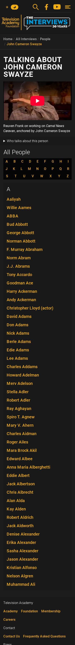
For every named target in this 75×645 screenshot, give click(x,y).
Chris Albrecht (20, 492)
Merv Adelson (20, 383)
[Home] (37, 24)
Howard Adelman (23, 375)
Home (7, 39)
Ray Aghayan (19, 408)
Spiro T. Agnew (21, 416)
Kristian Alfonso (22, 567)
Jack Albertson (21, 483)
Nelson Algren (20, 575)
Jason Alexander (22, 559)
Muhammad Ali (21, 584)
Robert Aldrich (20, 517)
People (45, 39)
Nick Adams (18, 333)
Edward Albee (19, 458)
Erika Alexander (21, 542)
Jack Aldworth (20, 525)
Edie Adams (18, 349)
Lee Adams (17, 358)
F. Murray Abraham (24, 249)
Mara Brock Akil (22, 450)
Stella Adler (18, 391)
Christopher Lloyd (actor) (30, 308)
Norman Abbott (21, 241)
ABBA (12, 215)
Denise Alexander (23, 534)
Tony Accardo (19, 274)
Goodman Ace (20, 282)
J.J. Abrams (18, 266)
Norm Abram (19, 257)
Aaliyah (14, 199)
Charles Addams (22, 366)
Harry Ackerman (22, 291)
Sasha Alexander (22, 550)
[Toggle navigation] (68, 7)
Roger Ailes (17, 442)
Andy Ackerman (21, 299)
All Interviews (26, 39)
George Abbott (20, 232)
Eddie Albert (18, 475)
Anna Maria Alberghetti (28, 467)
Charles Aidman (21, 433)
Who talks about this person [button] (27, 141)
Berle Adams (19, 341)
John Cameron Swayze (24, 44)
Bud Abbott (17, 224)
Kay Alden (16, 508)
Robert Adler (18, 400)
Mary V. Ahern (20, 425)
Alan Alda (16, 500)
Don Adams (17, 324)
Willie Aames (19, 207)
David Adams (19, 316)
